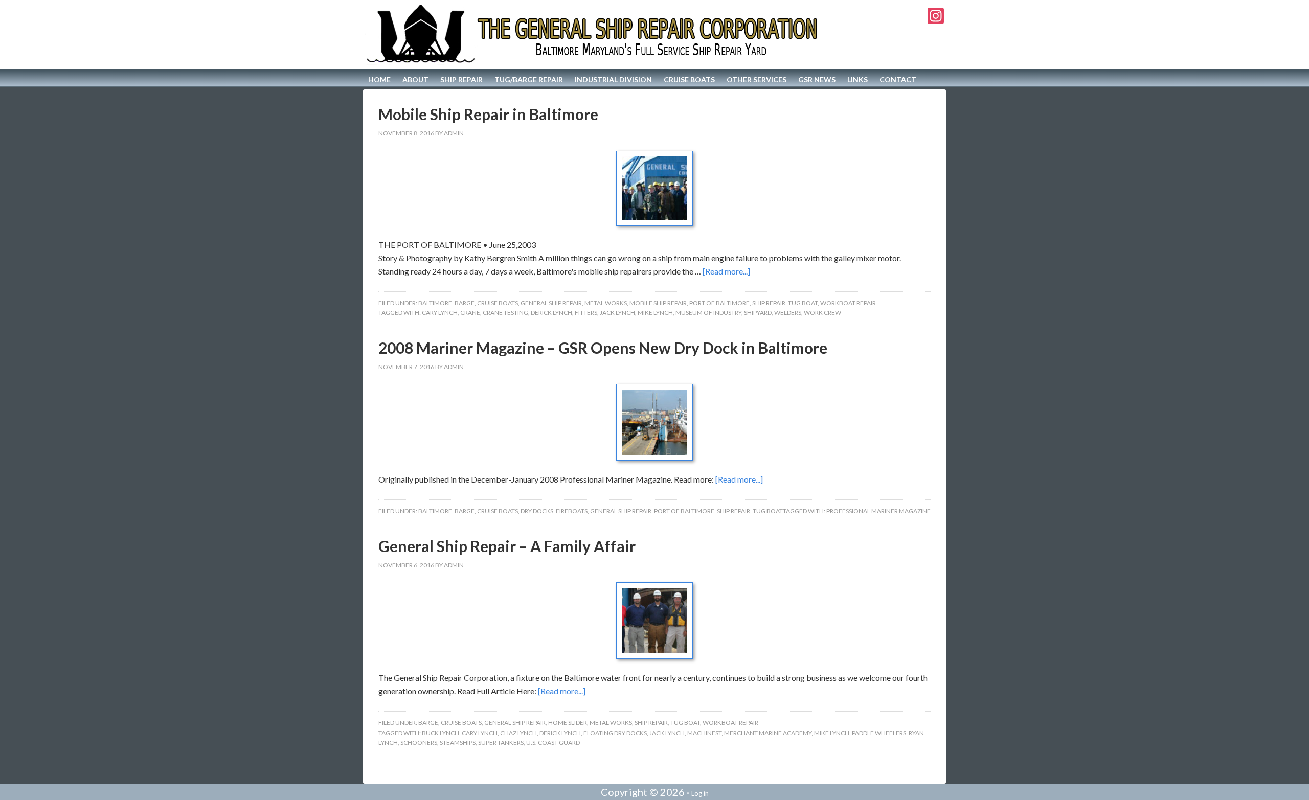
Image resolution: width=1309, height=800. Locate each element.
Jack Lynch (617, 312)
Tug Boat (803, 303)
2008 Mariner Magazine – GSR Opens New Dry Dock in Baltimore (602, 347)
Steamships (458, 742)
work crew (822, 312)
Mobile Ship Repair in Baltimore (488, 114)
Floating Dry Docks (615, 733)
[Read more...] (726, 271)
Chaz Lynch (518, 733)
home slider (567, 722)
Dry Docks (537, 511)
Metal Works (605, 303)
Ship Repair (768, 303)
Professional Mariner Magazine (878, 511)
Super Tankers (501, 742)
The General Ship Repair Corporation (594, 34)
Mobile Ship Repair (658, 303)
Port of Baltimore (719, 303)
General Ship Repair (551, 303)
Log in (700, 793)
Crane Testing (505, 312)
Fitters (586, 312)
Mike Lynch (655, 312)
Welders (787, 312)
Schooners (418, 742)
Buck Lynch (440, 733)
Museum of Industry (708, 312)
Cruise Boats (497, 303)
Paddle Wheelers (879, 733)
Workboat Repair (848, 303)
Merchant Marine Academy (767, 733)
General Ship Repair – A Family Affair (507, 546)
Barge (465, 303)
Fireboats (572, 511)
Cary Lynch (440, 312)
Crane (470, 312)
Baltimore (435, 303)
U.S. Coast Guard (553, 742)
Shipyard (758, 312)
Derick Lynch (551, 312)
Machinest (704, 733)
